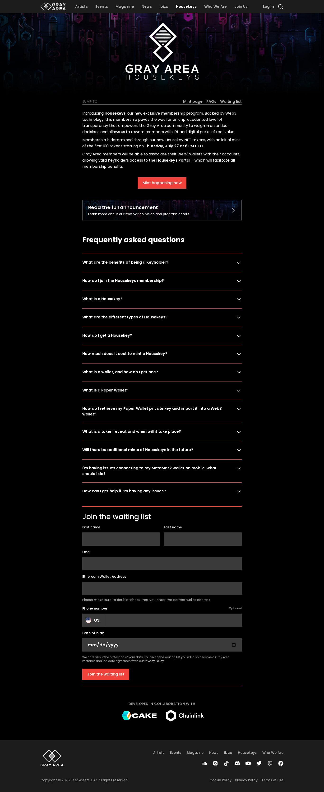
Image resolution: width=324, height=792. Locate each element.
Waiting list (231, 101)
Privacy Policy (154, 661)
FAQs (211, 101)
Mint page (193, 101)
